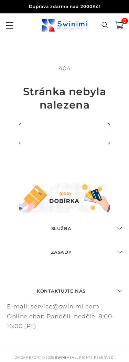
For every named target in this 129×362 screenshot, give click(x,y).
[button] (119, 25)
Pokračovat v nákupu (64, 133)
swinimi (63, 357)
